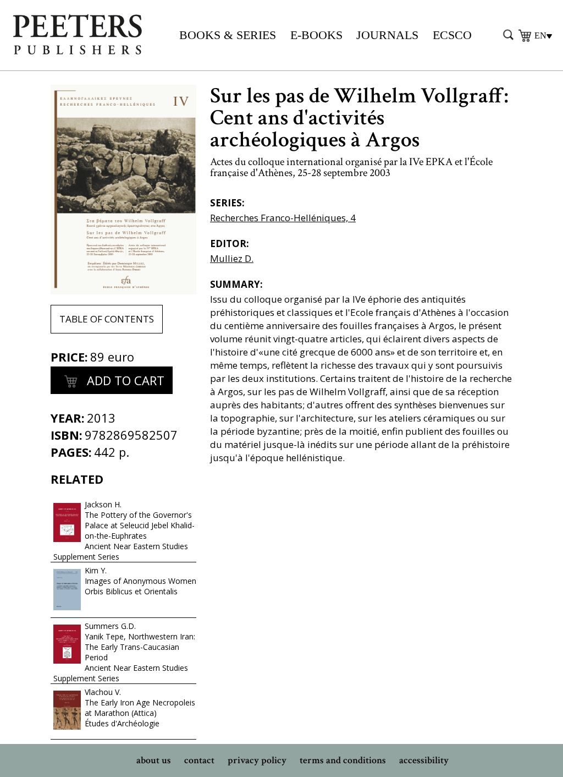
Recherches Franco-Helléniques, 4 (283, 217)
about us (153, 760)
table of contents (106, 319)
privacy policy (257, 760)
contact (199, 760)
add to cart (124, 380)
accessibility (424, 760)
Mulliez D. (231, 258)
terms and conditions (343, 760)
